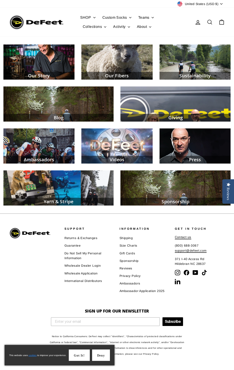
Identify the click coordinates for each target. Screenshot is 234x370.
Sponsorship (129, 261)
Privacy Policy (130, 276)
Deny (101, 355)
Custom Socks (115, 17)
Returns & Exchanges (81, 238)
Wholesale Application (81, 273)
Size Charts (128, 245)
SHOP (86, 17)
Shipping (126, 238)
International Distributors (83, 281)
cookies (33, 355)
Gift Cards (127, 253)
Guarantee (72, 245)
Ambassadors (130, 283)
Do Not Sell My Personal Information (82, 256)
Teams (144, 17)
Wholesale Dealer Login (82, 265)
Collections (93, 27)
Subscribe (173, 321)
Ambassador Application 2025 (142, 291)
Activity (120, 27)
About (142, 27)
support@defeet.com (191, 250)
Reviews (126, 268)
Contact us (183, 237)
